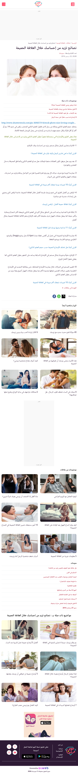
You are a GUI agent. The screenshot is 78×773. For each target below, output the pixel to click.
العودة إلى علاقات (70, 288)
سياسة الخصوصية (59, 750)
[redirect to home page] (38, 4)
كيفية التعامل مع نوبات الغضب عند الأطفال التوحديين (59, 577)
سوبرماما (61, 53)
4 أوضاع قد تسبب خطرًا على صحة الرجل (63, 117)
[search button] (3, 4)
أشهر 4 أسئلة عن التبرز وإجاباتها (66, 590)
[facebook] (15, 746)
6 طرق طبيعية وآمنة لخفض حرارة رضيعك (63, 603)
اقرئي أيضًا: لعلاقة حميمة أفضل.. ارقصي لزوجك (59, 204)
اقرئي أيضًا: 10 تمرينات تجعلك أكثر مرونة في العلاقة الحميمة (54, 282)
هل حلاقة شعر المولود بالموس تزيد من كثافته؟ (62, 568)
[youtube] (15, 752)
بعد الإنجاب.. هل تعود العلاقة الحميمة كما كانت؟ (61, 113)
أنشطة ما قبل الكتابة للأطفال (67, 594)
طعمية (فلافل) (71, 586)
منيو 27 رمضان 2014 (69, 608)
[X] (9, 746)
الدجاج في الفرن (71, 572)
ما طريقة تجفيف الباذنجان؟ (68, 581)
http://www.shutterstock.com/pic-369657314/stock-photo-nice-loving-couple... (39, 123)
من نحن (60, 745)
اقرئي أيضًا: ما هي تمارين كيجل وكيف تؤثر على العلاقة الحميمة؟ (53, 153)
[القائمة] (73, 4)
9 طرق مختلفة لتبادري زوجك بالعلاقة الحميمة (62, 109)
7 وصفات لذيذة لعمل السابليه (67, 599)
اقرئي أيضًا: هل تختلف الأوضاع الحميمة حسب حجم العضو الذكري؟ (52, 247)
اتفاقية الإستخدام (59, 756)
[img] (39, 724)
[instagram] (9, 752)
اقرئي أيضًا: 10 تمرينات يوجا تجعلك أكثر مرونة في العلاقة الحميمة (52, 185)
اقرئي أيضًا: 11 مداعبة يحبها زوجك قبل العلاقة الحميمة (56, 228)
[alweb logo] (43, 768)
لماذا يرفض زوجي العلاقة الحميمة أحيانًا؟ (63, 105)
